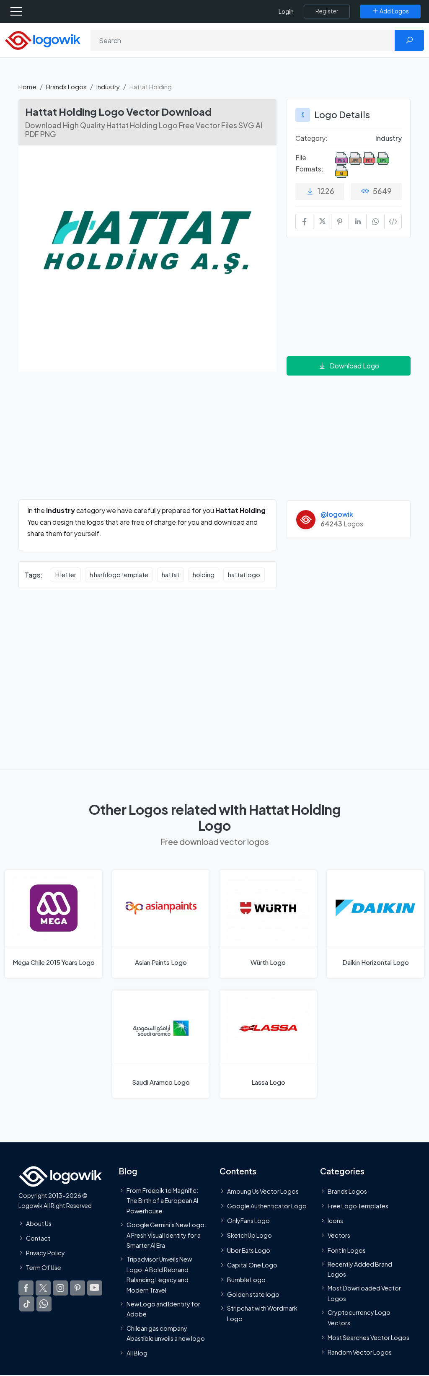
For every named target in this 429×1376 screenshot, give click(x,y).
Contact (38, 1238)
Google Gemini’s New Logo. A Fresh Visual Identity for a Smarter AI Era (166, 1235)
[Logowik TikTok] (26, 1304)
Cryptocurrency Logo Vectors (359, 1318)
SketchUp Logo (249, 1235)
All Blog (137, 1353)
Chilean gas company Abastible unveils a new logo (166, 1333)
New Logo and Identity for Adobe (163, 1309)
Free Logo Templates (358, 1206)
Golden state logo (253, 1294)
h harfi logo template (119, 574)
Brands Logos (66, 87)
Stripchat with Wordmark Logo (262, 1313)
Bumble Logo (246, 1279)
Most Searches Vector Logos (368, 1337)
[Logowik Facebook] (26, 1288)
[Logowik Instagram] (60, 1288)
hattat (170, 574)
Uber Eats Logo (248, 1250)
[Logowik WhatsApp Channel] (44, 1304)
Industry (108, 87)
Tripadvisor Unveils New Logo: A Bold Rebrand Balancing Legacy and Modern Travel (159, 1275)
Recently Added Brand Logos (360, 1269)
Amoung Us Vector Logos (263, 1191)
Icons (335, 1221)
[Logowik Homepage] (42, 39)
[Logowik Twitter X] (43, 1288)
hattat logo (244, 574)
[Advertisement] (147, 440)
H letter (65, 574)
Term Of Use (43, 1268)
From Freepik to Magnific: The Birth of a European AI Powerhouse (162, 1201)
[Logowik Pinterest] (77, 1288)
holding (203, 574)
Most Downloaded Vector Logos (364, 1293)
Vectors (339, 1235)
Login (286, 11)
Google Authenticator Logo (267, 1206)
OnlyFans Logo (248, 1221)
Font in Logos (347, 1250)
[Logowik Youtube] (94, 1288)
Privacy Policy (45, 1253)
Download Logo (354, 365)
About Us (39, 1223)
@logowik (336, 514)
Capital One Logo (252, 1265)
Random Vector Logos (360, 1352)
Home (27, 87)
